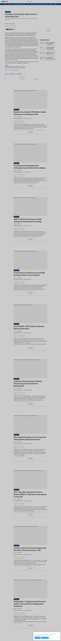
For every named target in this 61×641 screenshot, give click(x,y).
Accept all (37, 637)
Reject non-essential (45, 637)
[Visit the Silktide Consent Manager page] (58, 638)
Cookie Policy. (51, 635)
